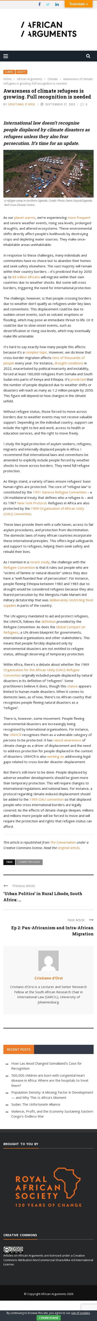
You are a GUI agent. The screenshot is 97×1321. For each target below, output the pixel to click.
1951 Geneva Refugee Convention (59, 492)
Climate (9, 72)
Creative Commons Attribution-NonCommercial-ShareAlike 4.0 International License (48, 1259)
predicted (78, 379)
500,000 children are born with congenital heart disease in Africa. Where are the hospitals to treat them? (49, 1080)
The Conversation (63, 842)
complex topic (36, 352)
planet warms (24, 217)
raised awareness (67, 740)
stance (72, 686)
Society (21, 72)
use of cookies (80, 1313)
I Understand (48, 1318)
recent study (40, 562)
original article (68, 847)
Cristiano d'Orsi (21, 104)
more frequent (79, 217)
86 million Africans (26, 277)
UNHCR (15, 734)
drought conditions (68, 363)
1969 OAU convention (47, 799)
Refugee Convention (19, 567)
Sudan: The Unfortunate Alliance (35, 1104)
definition (48, 621)
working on (55, 756)
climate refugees (29, 861)
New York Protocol (31, 503)
